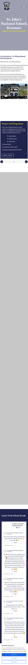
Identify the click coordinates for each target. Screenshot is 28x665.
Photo (15, 542)
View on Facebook (7, 545)
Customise (14, 658)
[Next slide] (26, 161)
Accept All (14, 654)
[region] (14, 654)
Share (12, 545)
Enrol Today (7, 155)
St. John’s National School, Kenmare (15, 532)
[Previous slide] (1, 161)
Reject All (14, 662)
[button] (13, 161)
